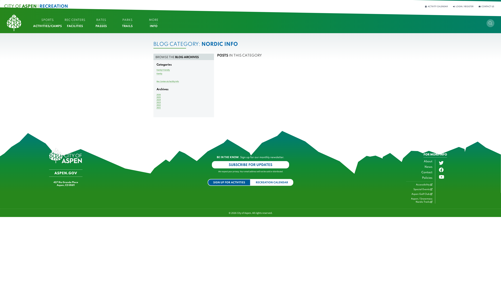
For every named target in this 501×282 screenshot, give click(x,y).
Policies (427, 178)
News (428, 167)
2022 (159, 105)
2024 (159, 99)
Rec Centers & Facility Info (168, 81)
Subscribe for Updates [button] (250, 165)
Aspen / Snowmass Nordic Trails (421, 200)
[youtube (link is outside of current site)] (441, 177)
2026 (159, 94)
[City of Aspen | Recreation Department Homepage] (14, 23)
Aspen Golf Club (420, 194)
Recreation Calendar (272, 182)
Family (159, 73)
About (428, 161)
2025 (159, 97)
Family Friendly (163, 70)
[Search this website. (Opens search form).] (490, 23)
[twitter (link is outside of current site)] (441, 163)
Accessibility (423, 185)
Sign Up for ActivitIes (229, 182)
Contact (426, 172)
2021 (159, 107)
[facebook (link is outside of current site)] (441, 170)
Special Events (421, 189)
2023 (159, 102)
